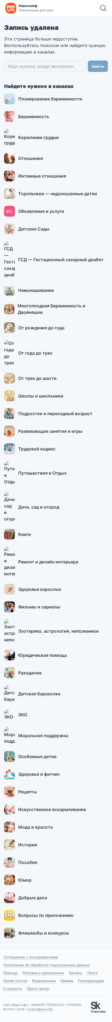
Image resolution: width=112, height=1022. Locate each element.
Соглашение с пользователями (30, 957)
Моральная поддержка (43, 735)
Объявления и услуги (41, 211)
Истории (27, 844)
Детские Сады (33, 229)
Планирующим (91, 981)
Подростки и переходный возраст (55, 413)
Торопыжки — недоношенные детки (57, 193)
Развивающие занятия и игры (50, 431)
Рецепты (27, 791)
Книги (24, 534)
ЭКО (22, 714)
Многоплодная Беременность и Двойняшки (51, 309)
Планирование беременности (50, 99)
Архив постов (15, 981)
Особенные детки (37, 756)
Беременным (44, 981)
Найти (98, 66)
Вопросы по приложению (45, 915)
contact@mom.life (40, 1009)
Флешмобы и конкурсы (43, 933)
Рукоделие (30, 673)
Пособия (27, 862)
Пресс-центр (38, 988)
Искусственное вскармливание (52, 809)
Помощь (10, 973)
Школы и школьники (40, 396)
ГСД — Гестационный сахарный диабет (61, 259)
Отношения (30, 158)
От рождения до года (41, 327)
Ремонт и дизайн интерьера (48, 561)
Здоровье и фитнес (39, 774)
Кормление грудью (38, 137)
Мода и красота (35, 827)
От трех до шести (37, 378)
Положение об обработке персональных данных (46, 965)
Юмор (25, 880)
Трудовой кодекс (36, 449)
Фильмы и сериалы (39, 607)
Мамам (67, 981)
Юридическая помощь (42, 655)
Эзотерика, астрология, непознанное (58, 631)
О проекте (12, 988)
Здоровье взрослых (39, 589)
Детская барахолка (39, 693)
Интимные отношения (42, 176)
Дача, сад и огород (38, 507)
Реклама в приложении (43, 973)
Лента (92, 973)
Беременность (33, 116)
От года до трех (35, 353)
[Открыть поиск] (103, 8)
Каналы (75, 973)
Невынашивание (36, 290)
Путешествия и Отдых (42, 473)
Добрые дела (32, 897)
